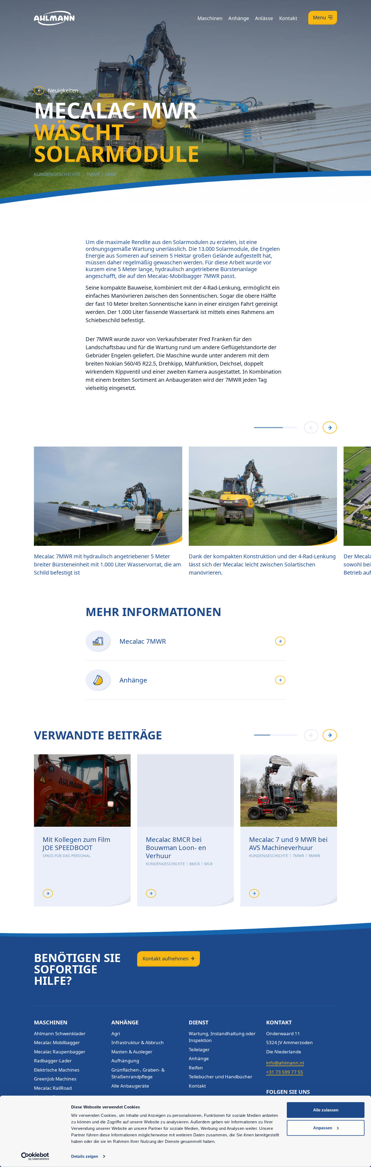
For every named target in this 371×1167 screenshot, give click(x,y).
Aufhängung (125, 1060)
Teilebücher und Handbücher (220, 1076)
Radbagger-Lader (53, 1060)
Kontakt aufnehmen (165, 958)
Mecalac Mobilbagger (57, 1042)
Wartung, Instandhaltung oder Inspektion (222, 1037)
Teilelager (199, 1049)
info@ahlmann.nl (285, 1063)
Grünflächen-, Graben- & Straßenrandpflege (138, 1073)
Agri (115, 1033)
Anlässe (264, 18)
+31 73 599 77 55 (284, 1072)
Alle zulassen (325, 1110)
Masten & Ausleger (131, 1052)
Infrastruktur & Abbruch (137, 1042)
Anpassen (322, 1127)
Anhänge (238, 18)
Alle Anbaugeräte (130, 1086)
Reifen (196, 1068)
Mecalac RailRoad (53, 1088)
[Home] (54, 18)
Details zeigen (84, 1156)
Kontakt (288, 18)
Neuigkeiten (63, 90)
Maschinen (209, 18)
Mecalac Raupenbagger (59, 1052)
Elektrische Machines (56, 1070)
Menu (319, 17)
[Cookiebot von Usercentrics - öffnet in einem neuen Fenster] (35, 1156)
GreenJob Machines (55, 1079)
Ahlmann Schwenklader (60, 1033)
